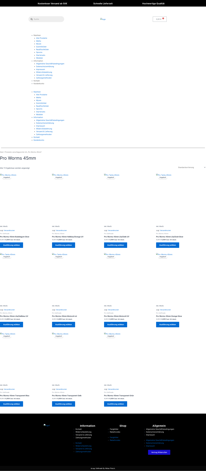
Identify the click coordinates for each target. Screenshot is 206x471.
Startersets (40, 55)
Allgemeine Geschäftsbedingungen (50, 64)
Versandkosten (9, 230)
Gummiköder (41, 47)
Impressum (40, 69)
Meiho (38, 41)
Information (38, 61)
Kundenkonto (39, 83)
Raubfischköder (42, 49)
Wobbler (39, 58)
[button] (103, 88)
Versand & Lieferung (44, 75)
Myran (38, 44)
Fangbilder (114, 429)
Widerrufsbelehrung (44, 72)
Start (2, 152)
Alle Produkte (41, 38)
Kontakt (37, 81)
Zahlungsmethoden (44, 78)
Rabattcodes (115, 432)
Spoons (39, 52)
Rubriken (37, 35)
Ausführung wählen (11, 245)
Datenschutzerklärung (45, 66)
